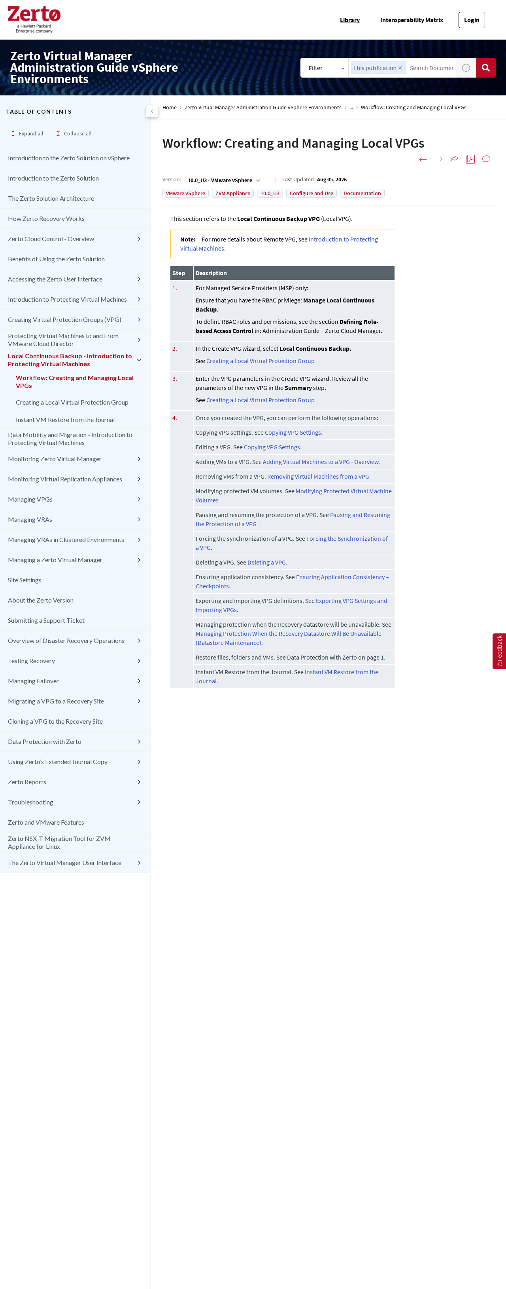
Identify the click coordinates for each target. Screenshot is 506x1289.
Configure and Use (311, 193)
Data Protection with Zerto (44, 741)
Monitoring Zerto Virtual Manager (55, 458)
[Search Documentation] (486, 68)
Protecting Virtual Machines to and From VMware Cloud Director (63, 339)
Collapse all (78, 133)
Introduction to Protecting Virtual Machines (67, 299)
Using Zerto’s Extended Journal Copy (58, 761)
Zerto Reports (27, 781)
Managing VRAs (30, 519)
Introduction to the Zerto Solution (53, 178)
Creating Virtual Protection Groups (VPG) (64, 319)
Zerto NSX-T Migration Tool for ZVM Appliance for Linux (59, 842)
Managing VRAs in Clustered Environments (66, 539)
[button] (400, 68)
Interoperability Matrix (411, 20)
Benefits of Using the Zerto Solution (56, 258)
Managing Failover (33, 680)
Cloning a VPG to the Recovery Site (55, 721)
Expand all (31, 133)
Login (472, 20)
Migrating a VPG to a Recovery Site (56, 701)
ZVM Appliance (232, 193)
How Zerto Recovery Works (46, 218)
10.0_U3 (270, 193)
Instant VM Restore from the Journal (65, 419)
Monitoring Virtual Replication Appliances (65, 479)
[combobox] (223, 180)
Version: (171, 179)
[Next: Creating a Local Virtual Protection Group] (439, 159)
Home (169, 107)
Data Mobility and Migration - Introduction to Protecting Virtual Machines (70, 438)
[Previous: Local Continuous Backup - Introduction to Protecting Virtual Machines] (423, 159)
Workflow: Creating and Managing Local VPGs (75, 381)
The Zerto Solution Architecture (51, 198)
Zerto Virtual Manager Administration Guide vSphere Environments (263, 107)
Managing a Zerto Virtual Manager (55, 559)
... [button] (351, 107)
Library (350, 20)
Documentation (362, 193)
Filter (316, 68)
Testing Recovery (31, 660)
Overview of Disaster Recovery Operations (66, 640)
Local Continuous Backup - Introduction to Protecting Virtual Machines (70, 359)
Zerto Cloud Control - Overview (51, 238)
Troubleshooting (30, 802)
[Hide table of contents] (152, 111)
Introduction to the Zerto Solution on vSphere (69, 158)
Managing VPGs (30, 499)
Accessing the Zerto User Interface (55, 279)
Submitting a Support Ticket (46, 620)
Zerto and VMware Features (46, 822)
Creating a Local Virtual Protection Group (72, 402)
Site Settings (25, 580)
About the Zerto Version (41, 600)
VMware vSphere (185, 193)
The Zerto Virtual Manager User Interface (64, 862)
